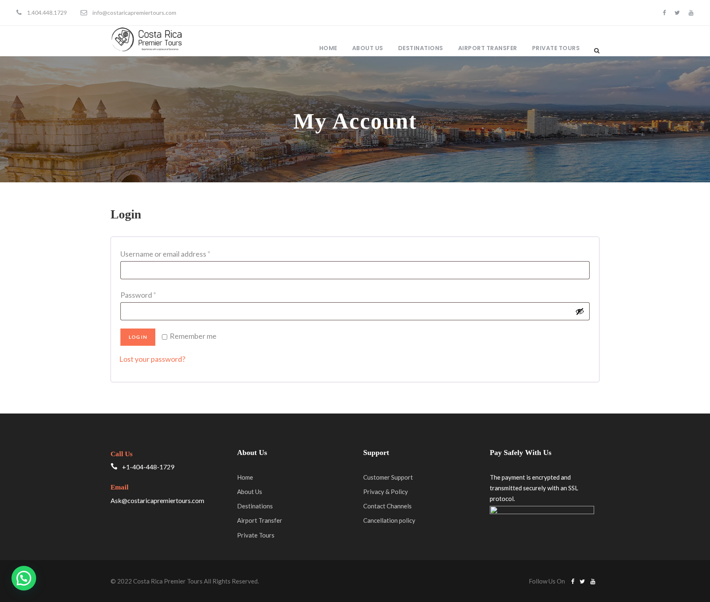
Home (328, 48)
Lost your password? (152, 358)
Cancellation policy (389, 520)
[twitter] (677, 12)
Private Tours (556, 48)
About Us (367, 48)
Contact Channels (387, 506)
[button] (24, 578)
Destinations (420, 48)
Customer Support (388, 477)
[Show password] (579, 311)
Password (140, 296)
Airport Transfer (487, 48)
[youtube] (691, 12)
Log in (138, 337)
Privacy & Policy (385, 491)
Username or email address (167, 255)
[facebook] (664, 12)
